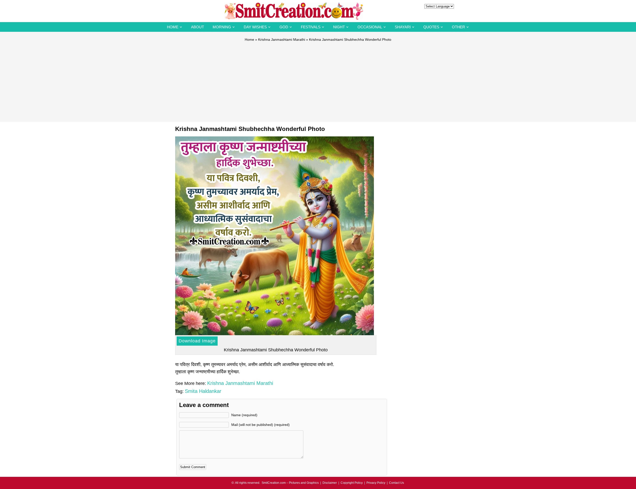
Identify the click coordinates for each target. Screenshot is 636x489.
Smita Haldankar (203, 391)
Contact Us (396, 483)
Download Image (197, 340)
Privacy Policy (375, 483)
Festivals (310, 27)
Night (339, 27)
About (197, 27)
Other (458, 27)
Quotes (431, 27)
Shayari (403, 27)
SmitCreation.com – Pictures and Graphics (290, 483)
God (283, 27)
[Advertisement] (318, 79)
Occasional (370, 27)
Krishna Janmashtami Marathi (281, 39)
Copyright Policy (352, 483)
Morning (222, 27)
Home (172, 27)
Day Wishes (255, 27)
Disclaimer (329, 483)
